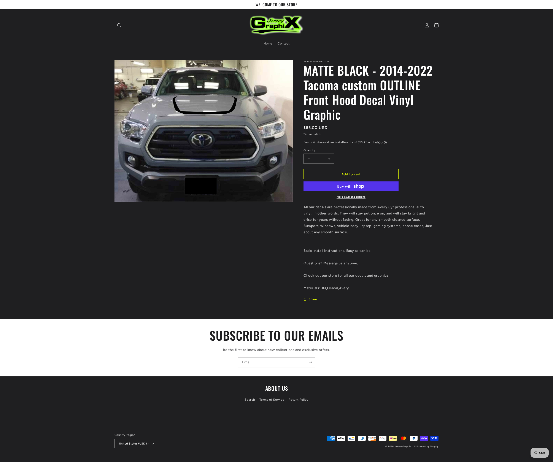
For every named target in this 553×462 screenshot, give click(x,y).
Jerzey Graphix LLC (405, 446)
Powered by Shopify (427, 446)
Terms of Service (271, 400)
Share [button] (312, 299)
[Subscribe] (310, 362)
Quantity (309, 150)
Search (250, 400)
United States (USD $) (134, 443)
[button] (119, 25)
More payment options (351, 196)
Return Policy (298, 400)
